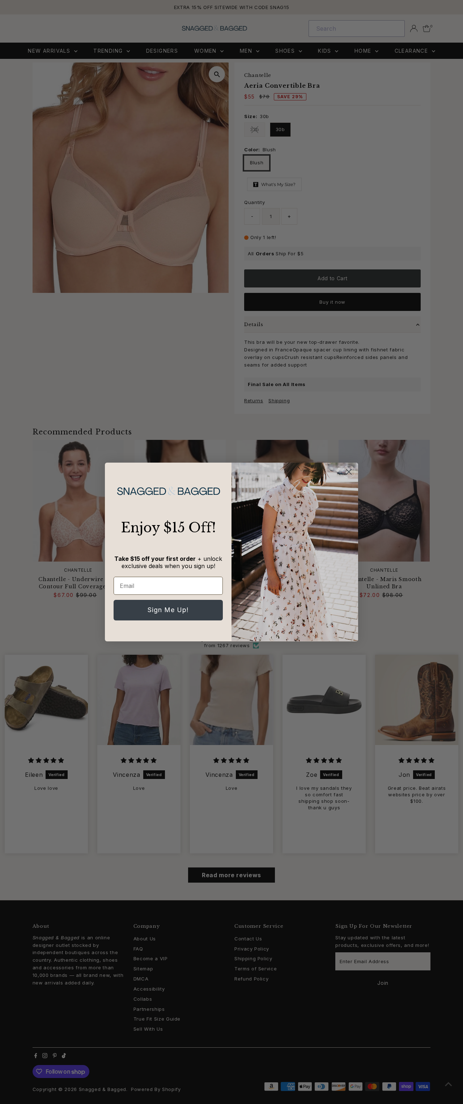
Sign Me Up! (168, 610)
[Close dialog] (349, 472)
